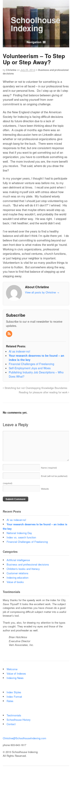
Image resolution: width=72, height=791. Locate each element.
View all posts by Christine (42, 292)
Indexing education (17, 577)
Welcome (12, 669)
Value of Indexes (16, 673)
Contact (11, 724)
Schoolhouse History (19, 720)
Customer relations (17, 573)
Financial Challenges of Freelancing (27, 542)
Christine (11, 70)
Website (45, 488)
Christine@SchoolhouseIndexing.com (24, 738)
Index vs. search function (21, 537)
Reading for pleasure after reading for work (43, 392)
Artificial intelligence (18, 560)
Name (49, 467)
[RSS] (9, 334)
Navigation (34, 42)
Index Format (14, 696)
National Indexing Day (19, 533)
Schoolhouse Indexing (35, 24)
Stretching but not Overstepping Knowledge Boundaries (35, 388)
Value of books (15, 582)
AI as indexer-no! (16, 520)
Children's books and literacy (23, 569)
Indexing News (15, 678)
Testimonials (14, 715)
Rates (10, 701)
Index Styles (14, 692)
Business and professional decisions (28, 564)
